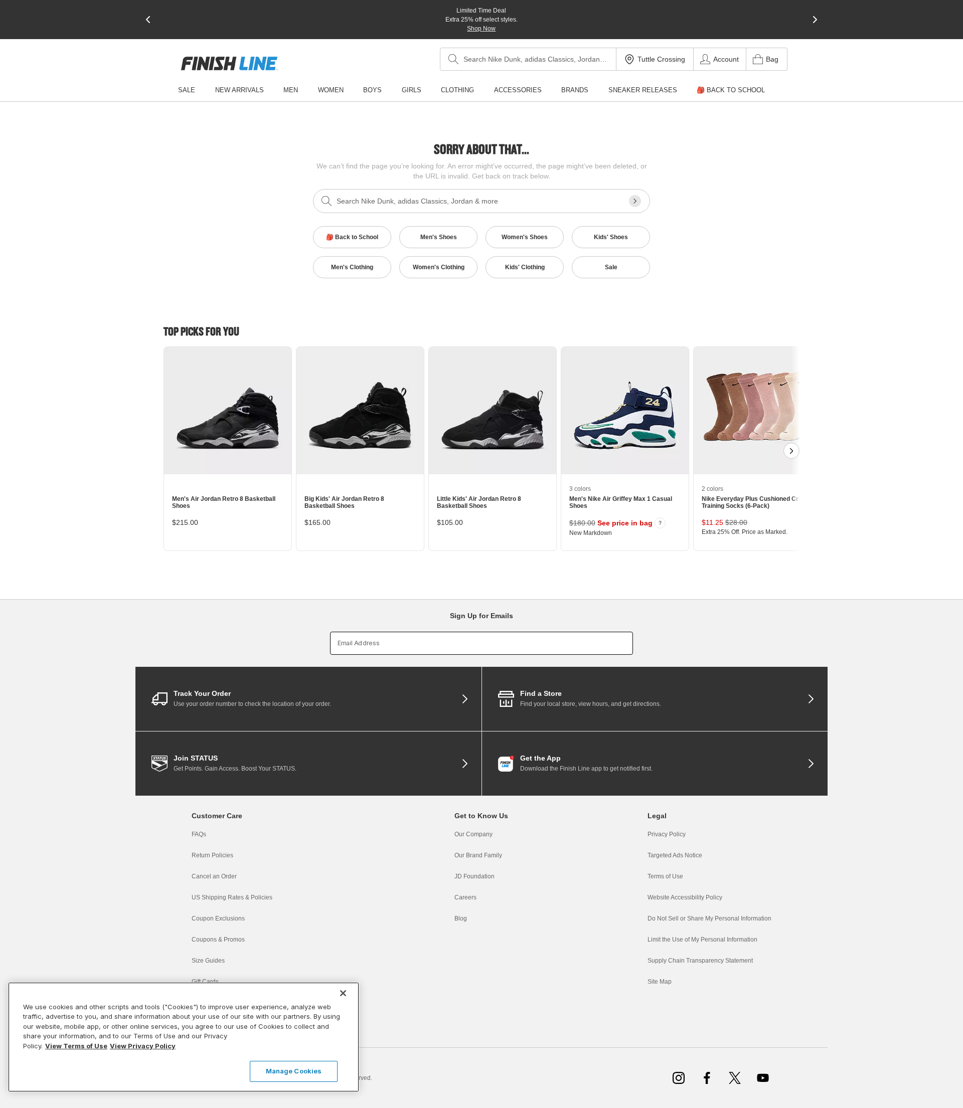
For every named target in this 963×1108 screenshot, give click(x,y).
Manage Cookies (294, 1071)
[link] (229, 63)
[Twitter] (735, 1078)
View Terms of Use (76, 1046)
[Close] (343, 993)
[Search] (453, 59)
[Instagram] (679, 1078)
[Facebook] (707, 1078)
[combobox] (528, 59)
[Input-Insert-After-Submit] (635, 201)
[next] (815, 20)
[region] (183, 1037)
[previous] (148, 20)
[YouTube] (763, 1078)
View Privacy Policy (143, 1046)
